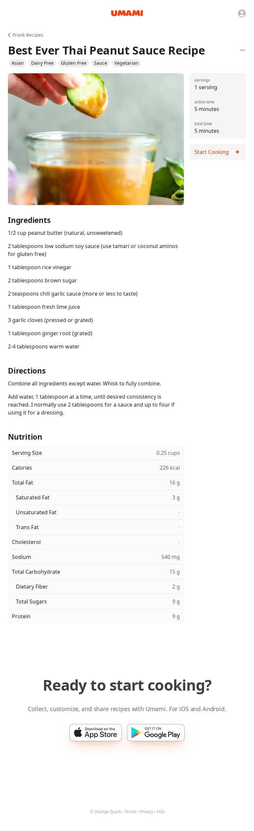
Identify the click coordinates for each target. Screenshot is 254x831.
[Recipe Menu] (243, 50)
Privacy (146, 811)
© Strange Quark (105, 811)
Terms (130, 811)
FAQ (160, 811)
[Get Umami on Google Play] (156, 732)
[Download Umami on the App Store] (95, 732)
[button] (17, 63)
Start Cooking (211, 152)
